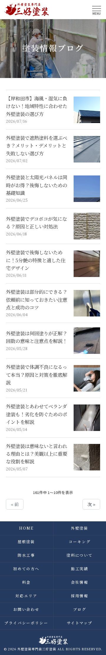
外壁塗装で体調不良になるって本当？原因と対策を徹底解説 (36, 374)
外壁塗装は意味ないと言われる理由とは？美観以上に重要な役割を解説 (36, 453)
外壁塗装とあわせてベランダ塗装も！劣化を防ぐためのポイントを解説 (36, 414)
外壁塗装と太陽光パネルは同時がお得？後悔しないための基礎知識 (36, 185)
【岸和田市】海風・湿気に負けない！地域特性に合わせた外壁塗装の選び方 (36, 106)
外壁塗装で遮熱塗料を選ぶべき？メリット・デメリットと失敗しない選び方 (36, 145)
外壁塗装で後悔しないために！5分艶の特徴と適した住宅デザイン (35, 260)
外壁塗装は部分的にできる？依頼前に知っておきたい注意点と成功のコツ (36, 299)
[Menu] (96, 9)
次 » (91, 504)
